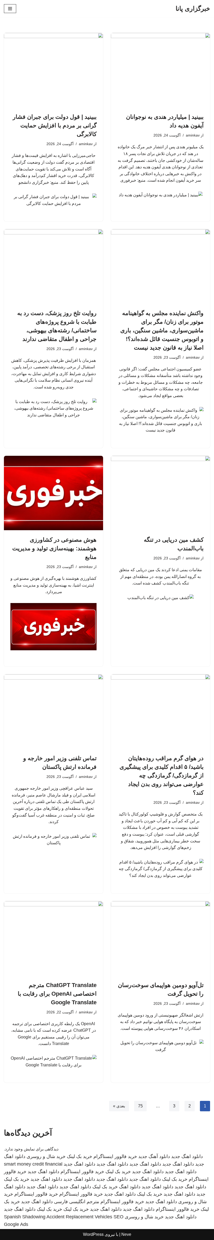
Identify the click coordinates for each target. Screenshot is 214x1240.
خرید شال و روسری (46, 1156)
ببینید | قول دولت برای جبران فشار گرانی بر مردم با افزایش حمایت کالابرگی (55, 125)
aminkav (193, 135)
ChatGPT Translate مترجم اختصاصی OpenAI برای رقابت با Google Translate (57, 994)
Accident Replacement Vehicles (79, 1216)
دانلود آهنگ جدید (154, 1156)
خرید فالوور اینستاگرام (115, 1156)
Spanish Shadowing (24, 1216)
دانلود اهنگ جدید (187, 1156)
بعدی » (119, 1106)
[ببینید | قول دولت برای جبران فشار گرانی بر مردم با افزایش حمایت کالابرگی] (53, 70)
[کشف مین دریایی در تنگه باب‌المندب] (160, 493)
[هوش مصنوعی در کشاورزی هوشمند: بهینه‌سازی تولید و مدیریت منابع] (53, 493)
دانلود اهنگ (129, 1186)
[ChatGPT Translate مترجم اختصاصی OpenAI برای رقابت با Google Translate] (53, 938)
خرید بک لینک (79, 1156)
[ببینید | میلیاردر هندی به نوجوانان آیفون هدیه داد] (160, 70)
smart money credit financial (33, 1164)
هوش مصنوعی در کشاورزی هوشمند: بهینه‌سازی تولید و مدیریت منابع (54, 548)
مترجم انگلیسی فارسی (76, 1201)
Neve (126, 1234)
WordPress (93, 1234)
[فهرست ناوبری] (10, 8)
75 (140, 1106)
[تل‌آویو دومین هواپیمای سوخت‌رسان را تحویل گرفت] (160, 938)
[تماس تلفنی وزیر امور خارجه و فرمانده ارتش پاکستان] (53, 711)
